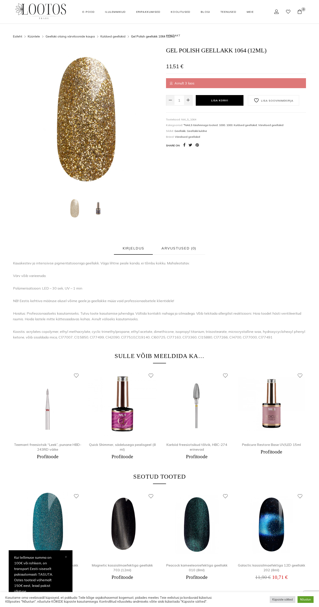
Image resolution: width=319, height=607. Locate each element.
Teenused (228, 11)
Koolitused (180, 11)
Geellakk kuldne (197, 131)
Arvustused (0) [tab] (178, 248)
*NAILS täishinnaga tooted (201, 125)
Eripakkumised (148, 11)
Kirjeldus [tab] (133, 248)
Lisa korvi (219, 100)
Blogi (205, 11)
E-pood (88, 11)
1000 (222, 125)
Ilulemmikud (115, 11)
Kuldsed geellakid (112, 36)
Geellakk (180, 131)
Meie (250, 11)
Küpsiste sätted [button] (282, 599)
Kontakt (173, 35)
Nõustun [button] (305, 599)
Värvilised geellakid (270, 125)
